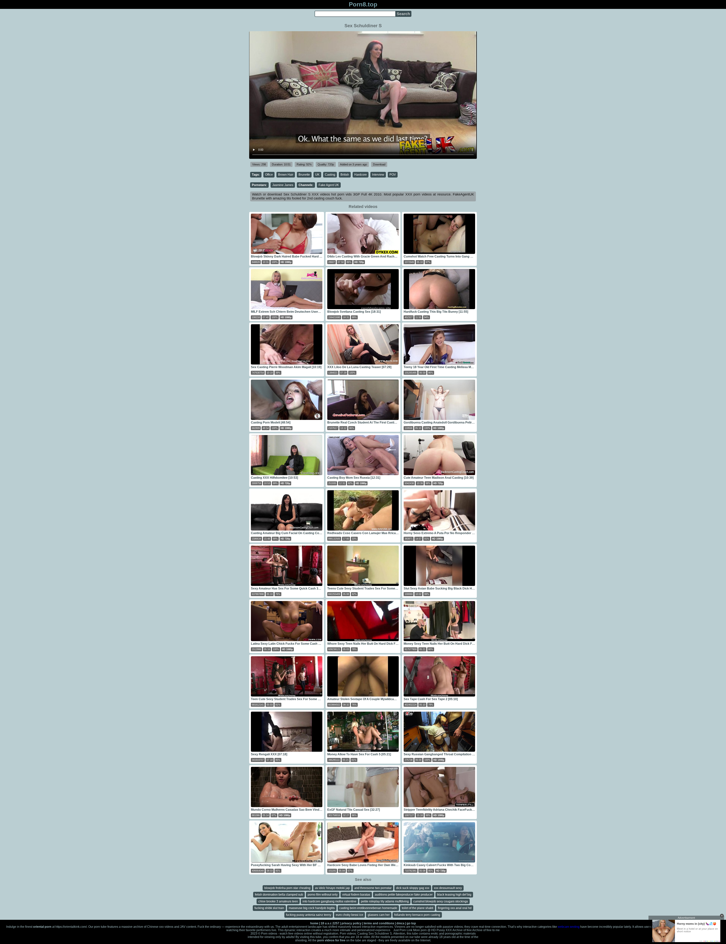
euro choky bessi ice (349, 914)
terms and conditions (379, 923)
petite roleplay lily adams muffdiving (385, 901)
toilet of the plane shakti (417, 908)
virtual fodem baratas (356, 894)
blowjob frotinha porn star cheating (287, 888)
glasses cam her (379, 914)
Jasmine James (282, 185)
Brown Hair (285, 174)
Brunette (304, 174)
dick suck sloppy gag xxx (412, 888)
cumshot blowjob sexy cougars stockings (440, 901)
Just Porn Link (402, 930)
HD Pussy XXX (441, 930)
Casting (330, 174)
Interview (378, 174)
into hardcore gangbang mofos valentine (329, 901)
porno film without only (323, 894)
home (314, 923)
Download (379, 164)
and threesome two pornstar (373, 888)
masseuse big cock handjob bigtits (312, 908)
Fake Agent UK (329, 185)
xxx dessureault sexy (448, 888)
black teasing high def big (454, 894)
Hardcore (360, 174)
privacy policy (351, 923)
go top (411, 923)
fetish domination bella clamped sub (279, 894)
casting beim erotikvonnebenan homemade (368, 908)
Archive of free (482, 930)
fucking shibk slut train (269, 908)
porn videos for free (331, 940)
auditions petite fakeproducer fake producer (404, 894)
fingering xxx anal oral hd (455, 908)
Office (269, 174)
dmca (400, 923)
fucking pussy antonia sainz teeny (308, 914)
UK (317, 174)
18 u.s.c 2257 (330, 923)
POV (392, 174)
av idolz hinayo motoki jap (332, 888)
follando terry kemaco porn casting (417, 914)
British (345, 174)
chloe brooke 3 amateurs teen (278, 901)
